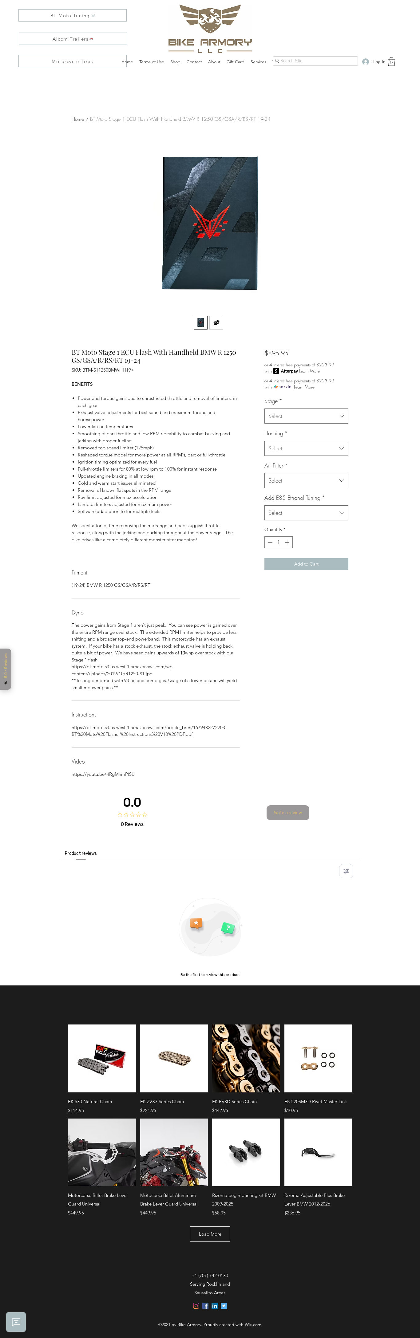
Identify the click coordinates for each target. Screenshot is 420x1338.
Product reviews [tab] (81, 853)
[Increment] (287, 542)
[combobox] (306, 416)
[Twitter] (224, 1306)
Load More (210, 1234)
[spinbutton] (278, 542)
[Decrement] (269, 542)
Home (78, 119)
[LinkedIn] (215, 1306)
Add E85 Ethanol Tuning (294, 497)
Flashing (276, 433)
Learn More (309, 371)
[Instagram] (196, 1306)
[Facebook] (205, 1306)
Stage (273, 401)
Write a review (288, 812)
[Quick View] (102, 1058)
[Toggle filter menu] (346, 871)
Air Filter (276, 465)
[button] (391, 61)
